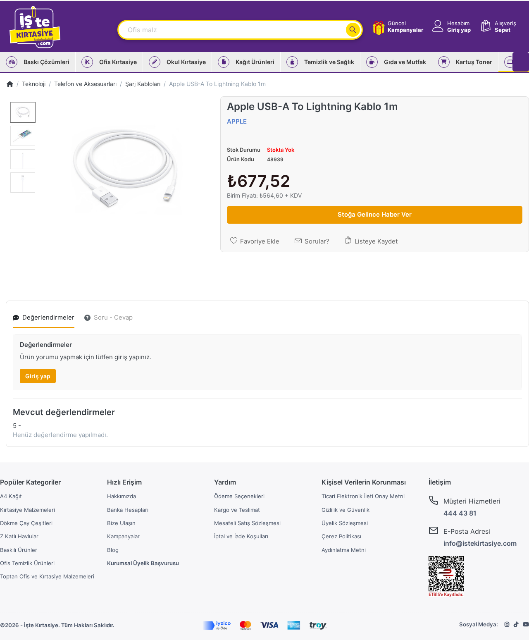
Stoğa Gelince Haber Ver (375, 214)
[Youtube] (526, 624)
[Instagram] (507, 624)
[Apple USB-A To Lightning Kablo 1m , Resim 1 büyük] (22, 112)
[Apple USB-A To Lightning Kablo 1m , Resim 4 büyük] (22, 182)
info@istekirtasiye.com (480, 543)
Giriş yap (37, 376)
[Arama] (353, 30)
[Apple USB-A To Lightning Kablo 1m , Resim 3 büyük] (22, 159)
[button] (450, 27)
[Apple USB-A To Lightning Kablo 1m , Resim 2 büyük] (22, 136)
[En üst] (10, 83)
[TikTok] (516, 624)
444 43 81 (460, 513)
